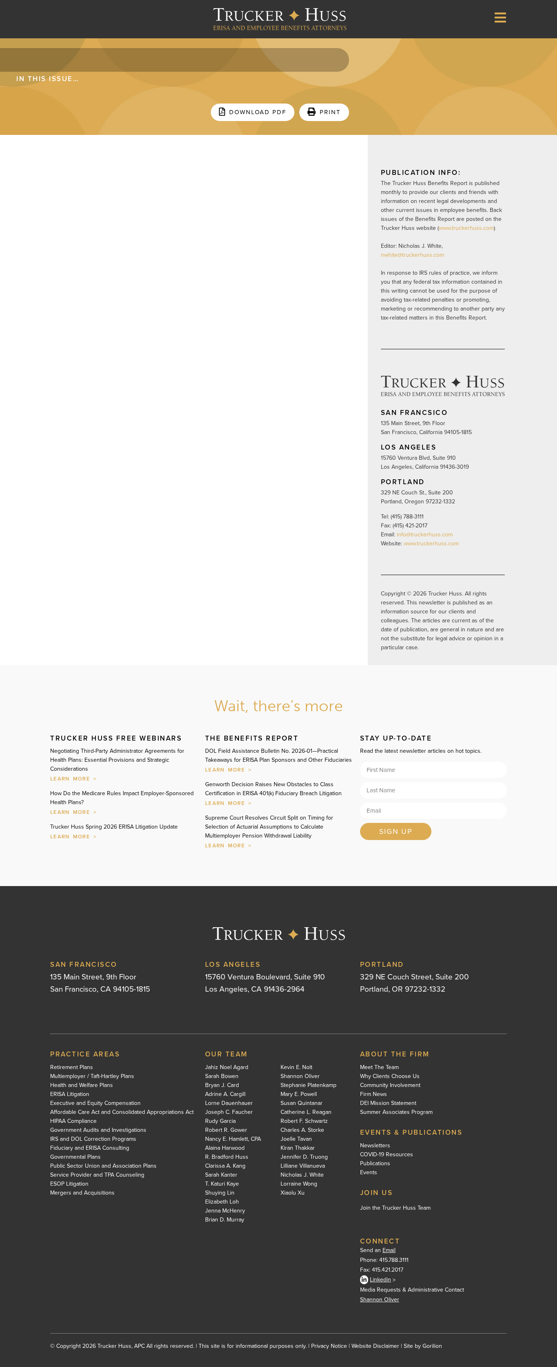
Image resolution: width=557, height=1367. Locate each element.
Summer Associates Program (396, 1112)
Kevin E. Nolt (296, 1067)
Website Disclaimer (375, 1346)
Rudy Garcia (220, 1121)
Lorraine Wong (299, 1184)
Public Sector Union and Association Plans (103, 1166)
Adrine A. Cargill (225, 1094)
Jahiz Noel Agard (226, 1067)
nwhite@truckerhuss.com (412, 255)
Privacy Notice (329, 1346)
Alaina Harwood (225, 1148)
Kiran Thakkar (298, 1148)
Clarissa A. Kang (225, 1166)
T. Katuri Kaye (222, 1184)
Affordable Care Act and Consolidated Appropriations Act (122, 1112)
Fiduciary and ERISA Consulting (89, 1148)
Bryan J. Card (222, 1085)
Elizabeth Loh (222, 1202)
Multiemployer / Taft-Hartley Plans (92, 1076)
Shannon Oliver (300, 1076)
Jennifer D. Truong (304, 1157)
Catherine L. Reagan (306, 1112)
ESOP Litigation (69, 1184)
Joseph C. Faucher (229, 1112)
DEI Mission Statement (388, 1103)
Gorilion (432, 1346)
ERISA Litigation (69, 1094)
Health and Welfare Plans (81, 1085)
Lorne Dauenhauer (229, 1103)
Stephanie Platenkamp (308, 1085)
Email (389, 1250)
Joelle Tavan (296, 1139)
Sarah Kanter (221, 1175)
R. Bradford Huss (226, 1157)
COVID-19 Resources (386, 1155)
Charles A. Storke (302, 1130)
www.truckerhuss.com (466, 228)
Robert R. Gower (226, 1130)
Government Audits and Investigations (98, 1130)
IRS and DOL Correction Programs (93, 1139)
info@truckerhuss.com (425, 534)
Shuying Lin (219, 1193)
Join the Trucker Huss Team (395, 1208)
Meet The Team (379, 1067)
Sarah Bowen (222, 1076)
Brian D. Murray (224, 1220)
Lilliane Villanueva (303, 1166)
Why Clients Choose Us (390, 1076)
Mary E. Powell (299, 1094)
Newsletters (375, 1146)
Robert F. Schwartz (304, 1121)
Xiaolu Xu (293, 1193)
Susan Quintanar (302, 1103)
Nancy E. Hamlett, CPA (233, 1139)
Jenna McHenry (225, 1211)
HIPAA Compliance (73, 1121)
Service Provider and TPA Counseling (97, 1175)
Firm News (373, 1094)
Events (368, 1173)
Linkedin (380, 1279)
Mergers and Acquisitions (82, 1193)
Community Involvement (390, 1085)
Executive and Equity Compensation (95, 1103)
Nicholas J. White (302, 1175)
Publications (375, 1164)
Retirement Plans (71, 1067)
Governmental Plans (75, 1157)
